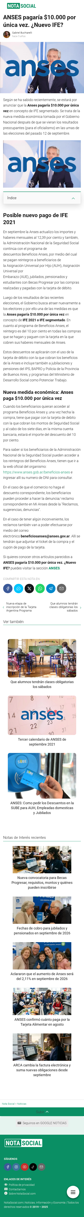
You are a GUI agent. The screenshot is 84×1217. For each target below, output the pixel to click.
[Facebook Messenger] (18, 588)
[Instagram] (16, 1167)
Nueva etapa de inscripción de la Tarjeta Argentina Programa (21, 607)
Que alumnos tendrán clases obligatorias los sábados (63, 607)
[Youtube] (24, 1167)
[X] (29, 588)
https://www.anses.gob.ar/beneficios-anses (36, 472)
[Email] (61, 588)
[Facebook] (8, 588)
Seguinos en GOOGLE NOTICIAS (44, 1123)
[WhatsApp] (40, 588)
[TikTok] (33, 1167)
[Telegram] (50, 588)
